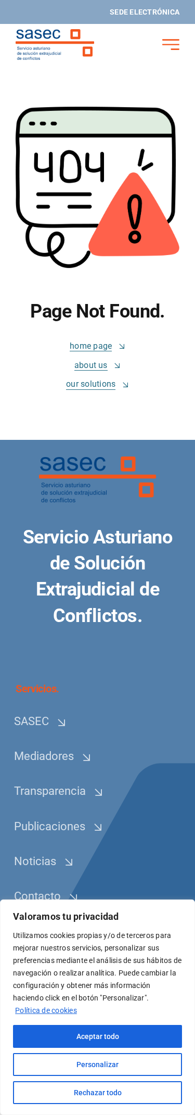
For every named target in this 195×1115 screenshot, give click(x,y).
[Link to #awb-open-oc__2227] (170, 44)
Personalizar (97, 1064)
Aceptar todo (97, 1036)
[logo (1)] (55, 33)
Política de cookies (46, 1010)
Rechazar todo (98, 1092)
